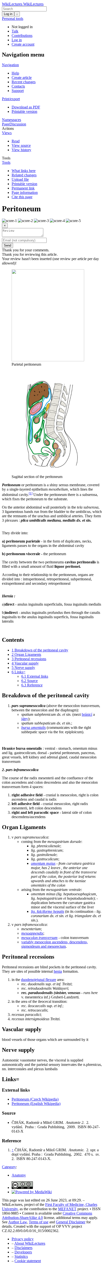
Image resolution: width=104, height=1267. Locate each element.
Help (15, 73)
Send (7, 245)
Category (9, 1167)
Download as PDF (26, 107)
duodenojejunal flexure (38, 980)
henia (58, 971)
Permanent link (23, 188)
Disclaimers (23, 1248)
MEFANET (67, 1209)
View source (21, 145)
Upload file (20, 179)
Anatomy (19, 1175)
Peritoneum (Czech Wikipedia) (35, 1099)
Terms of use (38, 1222)
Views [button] (7, 133)
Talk (15, 31)
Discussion (17, 124)
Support (18, 91)
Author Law (17, 1222)
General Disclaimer (70, 1222)
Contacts (18, 86)
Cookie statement (28, 1261)
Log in (8, 14)
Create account (23, 44)
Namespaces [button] (11, 120)
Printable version (24, 111)
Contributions (22, 35)
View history (21, 150)
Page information (25, 192)
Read (16, 141)
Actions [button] (8, 128)
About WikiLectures (29, 1243)
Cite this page (22, 197)
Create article (22, 77)
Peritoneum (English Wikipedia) (36, 1104)
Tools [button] (6, 158)
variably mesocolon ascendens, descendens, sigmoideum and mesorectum (54, 944)
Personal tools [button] (12, 18)
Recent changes (24, 82)
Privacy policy (23, 1239)
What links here (24, 171)
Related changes (24, 175)
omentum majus (43, 863)
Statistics (21, 1256)
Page (5, 124)
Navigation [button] (10, 65)
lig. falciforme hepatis (47, 911)
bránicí (87, 714)
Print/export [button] (11, 99)
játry (24, 719)
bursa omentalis (33, 727)
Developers (23, 1252)
